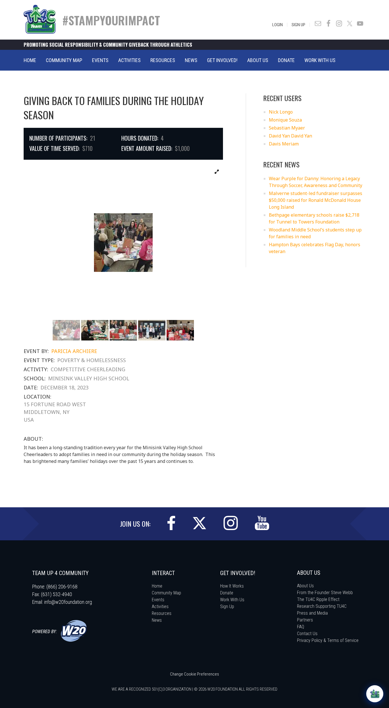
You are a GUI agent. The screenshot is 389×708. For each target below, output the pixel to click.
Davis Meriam (284, 144)
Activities (160, 606)
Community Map (166, 593)
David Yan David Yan (290, 136)
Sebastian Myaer (287, 128)
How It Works (232, 586)
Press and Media (312, 613)
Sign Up (298, 24)
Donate (226, 593)
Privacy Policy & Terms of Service (328, 640)
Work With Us (232, 599)
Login (277, 24)
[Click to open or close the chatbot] (374, 693)
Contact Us (307, 633)
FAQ (300, 626)
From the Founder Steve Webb (325, 592)
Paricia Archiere (74, 351)
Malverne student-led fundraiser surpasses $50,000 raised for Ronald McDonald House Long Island (315, 200)
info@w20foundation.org (68, 602)
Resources (161, 613)
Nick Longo (281, 112)
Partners (305, 620)
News (157, 620)
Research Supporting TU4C (322, 606)
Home (157, 586)
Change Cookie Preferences (194, 674)
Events (158, 599)
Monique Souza (285, 120)
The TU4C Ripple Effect (318, 599)
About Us (305, 585)
